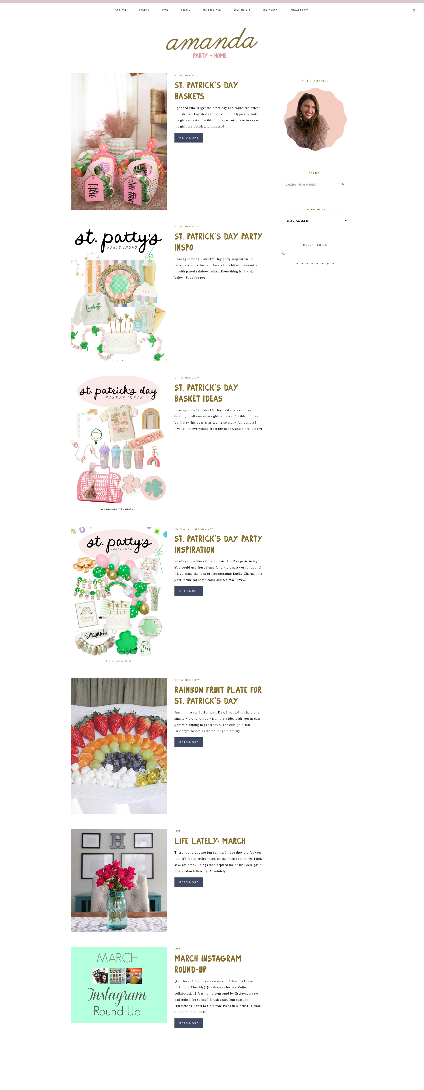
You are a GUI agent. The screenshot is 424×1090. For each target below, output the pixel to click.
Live (177, 831)
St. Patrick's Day (187, 75)
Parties (180, 528)
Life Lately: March (210, 841)
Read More (189, 137)
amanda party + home (212, 43)
